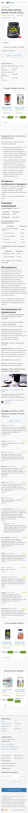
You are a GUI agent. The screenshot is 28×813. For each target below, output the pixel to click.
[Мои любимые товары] (22, 2)
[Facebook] (3, 782)
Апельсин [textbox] (6, 43)
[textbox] (14, 51)
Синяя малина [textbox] (21, 113)
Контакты (4, 728)
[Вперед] (17, 128)
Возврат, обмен (5, 726)
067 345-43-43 (6, 760)
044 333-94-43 (18, 755)
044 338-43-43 (6, 755)
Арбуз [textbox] (20, 695)
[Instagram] (8, 782)
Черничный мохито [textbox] (8, 113)
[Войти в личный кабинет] (19, 2)
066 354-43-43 (6, 758)
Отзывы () (20, 15)
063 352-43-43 (18, 758)
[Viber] (19, 782)
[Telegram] (25, 782)
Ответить (3, 435)
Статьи (3, 721)
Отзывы (3, 731)
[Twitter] (14, 782)
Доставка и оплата (6, 723)
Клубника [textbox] (7, 647)
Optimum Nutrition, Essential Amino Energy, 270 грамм (7, 108)
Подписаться (22, 776)
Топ (16, 721)
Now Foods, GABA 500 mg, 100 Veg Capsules (20, 643)
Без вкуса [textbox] (7, 695)
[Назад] (11, 128)
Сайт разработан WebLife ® (20, 810)
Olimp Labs (15, 68)
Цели (16, 726)
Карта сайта (18, 728)
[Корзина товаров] (25, 2)
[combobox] (14, 43)
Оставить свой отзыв (14, 790)
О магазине (18, 723)
